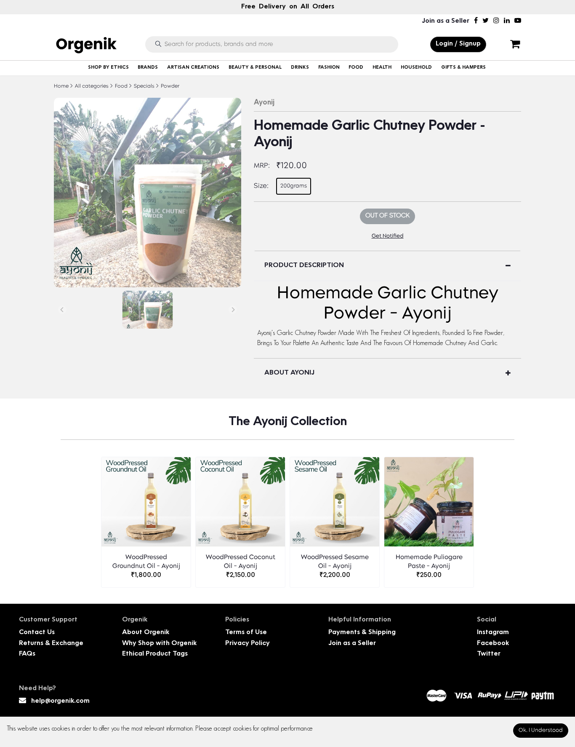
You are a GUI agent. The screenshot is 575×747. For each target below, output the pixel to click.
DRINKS (300, 67)
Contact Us (37, 632)
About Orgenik (145, 632)
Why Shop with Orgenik (159, 643)
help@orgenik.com (60, 701)
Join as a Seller (445, 21)
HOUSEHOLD (416, 67)
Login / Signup (458, 44)
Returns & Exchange (51, 643)
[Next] (233, 309)
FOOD (356, 67)
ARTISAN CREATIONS (193, 67)
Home (61, 86)
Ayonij (264, 102)
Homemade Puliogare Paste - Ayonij (429, 562)
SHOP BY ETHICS (108, 67)
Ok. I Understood (541, 730)
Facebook (493, 643)
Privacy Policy (247, 643)
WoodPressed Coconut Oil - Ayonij (240, 562)
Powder (169, 86)
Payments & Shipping (362, 632)
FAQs (27, 654)
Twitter (488, 654)
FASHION (329, 67)
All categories (91, 86)
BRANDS (148, 67)
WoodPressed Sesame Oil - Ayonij (335, 562)
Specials (143, 86)
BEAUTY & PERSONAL (255, 67)
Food (121, 86)
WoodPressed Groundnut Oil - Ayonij (146, 562)
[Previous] (62, 309)
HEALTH (382, 67)
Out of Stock (387, 216)
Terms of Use (246, 632)
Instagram (493, 632)
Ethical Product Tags (155, 654)
